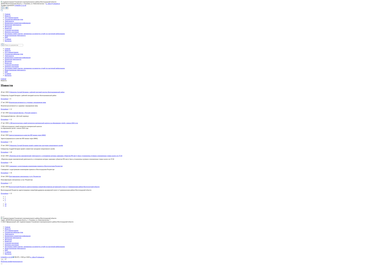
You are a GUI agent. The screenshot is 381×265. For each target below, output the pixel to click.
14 (5, 204)
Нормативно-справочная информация (17, 23)
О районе (8, 39)
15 (5, 206)
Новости (8, 16)
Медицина (8, 26)
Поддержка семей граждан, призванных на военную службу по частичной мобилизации (35, 34)
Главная (7, 14)
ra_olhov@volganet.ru (53, 3)
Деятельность (9, 21)
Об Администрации (11, 17)
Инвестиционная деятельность (15, 35)
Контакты (8, 41)
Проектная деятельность (13, 25)
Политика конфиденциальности (12, 261)
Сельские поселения (12, 30)
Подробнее (4, 99)
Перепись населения (12, 32)
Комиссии (8, 28)
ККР (6, 37)
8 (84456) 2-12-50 (20, 5)
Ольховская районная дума (14, 19)
